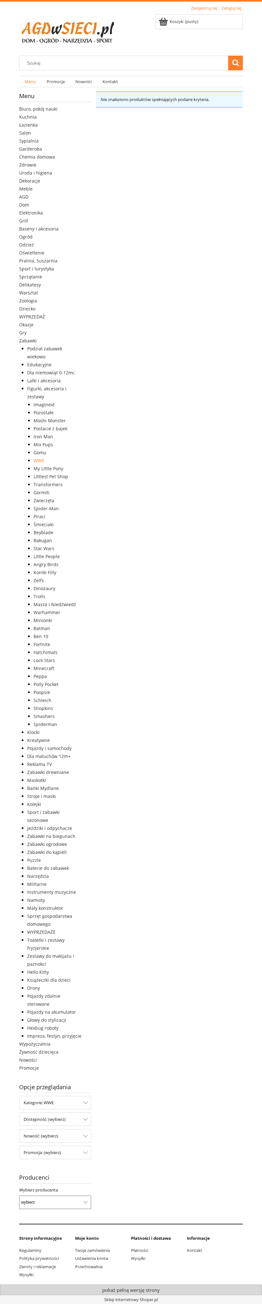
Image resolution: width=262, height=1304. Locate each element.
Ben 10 (41, 636)
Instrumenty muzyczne (51, 892)
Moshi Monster (50, 421)
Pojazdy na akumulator (51, 1012)
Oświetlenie (31, 253)
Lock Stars (44, 660)
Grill (23, 221)
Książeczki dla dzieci (49, 980)
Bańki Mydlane (43, 788)
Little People (47, 556)
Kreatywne (38, 740)
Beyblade (43, 532)
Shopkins (43, 708)
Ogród (26, 237)
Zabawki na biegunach (51, 836)
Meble (26, 189)
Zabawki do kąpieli (47, 852)
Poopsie (42, 692)
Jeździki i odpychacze (49, 828)
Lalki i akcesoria (44, 381)
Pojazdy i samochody (49, 748)
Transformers (48, 484)
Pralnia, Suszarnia (38, 261)
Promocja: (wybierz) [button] (42, 1152)
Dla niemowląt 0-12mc (51, 373)
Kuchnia (28, 117)
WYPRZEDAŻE (41, 932)
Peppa (40, 676)
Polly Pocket (46, 684)
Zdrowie (27, 165)
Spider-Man (46, 508)
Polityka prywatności (39, 1258)
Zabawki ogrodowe (47, 844)
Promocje (29, 1068)
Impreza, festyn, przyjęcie (54, 1036)
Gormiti (42, 492)
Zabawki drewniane (48, 772)
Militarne (37, 884)
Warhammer (47, 612)
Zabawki (28, 341)
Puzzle (34, 860)
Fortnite (42, 644)
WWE (39, 460)
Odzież (26, 245)
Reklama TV (39, 764)
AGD (23, 197)
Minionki (43, 620)
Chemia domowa (37, 157)
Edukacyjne (39, 365)
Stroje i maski (41, 796)
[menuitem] (30, 81)
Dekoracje (29, 181)
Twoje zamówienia (92, 1250)
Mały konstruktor (45, 908)
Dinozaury (44, 588)
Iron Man (43, 436)
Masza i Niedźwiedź (55, 604)
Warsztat (28, 293)
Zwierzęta (44, 500)
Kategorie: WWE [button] (39, 1102)
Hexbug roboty (42, 1028)
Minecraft (44, 668)
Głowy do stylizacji (46, 1020)
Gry (23, 333)
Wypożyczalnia (34, 1044)
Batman (42, 628)
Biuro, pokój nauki (38, 109)
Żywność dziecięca (38, 1052)
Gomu (40, 452)
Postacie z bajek (50, 429)
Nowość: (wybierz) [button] (41, 1136)
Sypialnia (29, 141)
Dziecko (27, 309)
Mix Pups (43, 444)
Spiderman (45, 724)
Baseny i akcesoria (38, 229)
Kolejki (34, 804)
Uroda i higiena (35, 173)
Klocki (33, 732)
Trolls (39, 596)
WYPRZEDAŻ (32, 317)
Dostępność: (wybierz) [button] (45, 1119)
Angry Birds (46, 564)
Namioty (36, 900)
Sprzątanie (30, 277)
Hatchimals (46, 652)
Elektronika (31, 213)
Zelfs (39, 580)
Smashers (44, 716)
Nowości (28, 1060)
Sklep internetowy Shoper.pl (131, 1299)
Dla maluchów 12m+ (49, 756)
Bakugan (43, 540)
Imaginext (44, 405)
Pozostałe (44, 413)
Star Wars (44, 548)
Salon (25, 133)
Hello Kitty (38, 972)
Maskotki (36, 780)
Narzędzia (38, 876)
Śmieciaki (44, 524)
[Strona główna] (67, 30)
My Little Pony (48, 468)
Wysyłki (26, 1274)
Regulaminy (30, 1250)
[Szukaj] (235, 63)
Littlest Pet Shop (51, 476)
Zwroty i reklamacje (37, 1266)
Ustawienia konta (91, 1258)
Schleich (42, 700)
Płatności (139, 1250)
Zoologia (28, 301)
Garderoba (30, 149)
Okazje (26, 325)
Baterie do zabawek (48, 868)
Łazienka (28, 125)
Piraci (39, 516)
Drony (33, 988)
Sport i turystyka (36, 269)
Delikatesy (30, 285)
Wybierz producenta (38, 1190)
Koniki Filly (45, 572)
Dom (24, 205)
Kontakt (194, 1250)
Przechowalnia (89, 1266)
